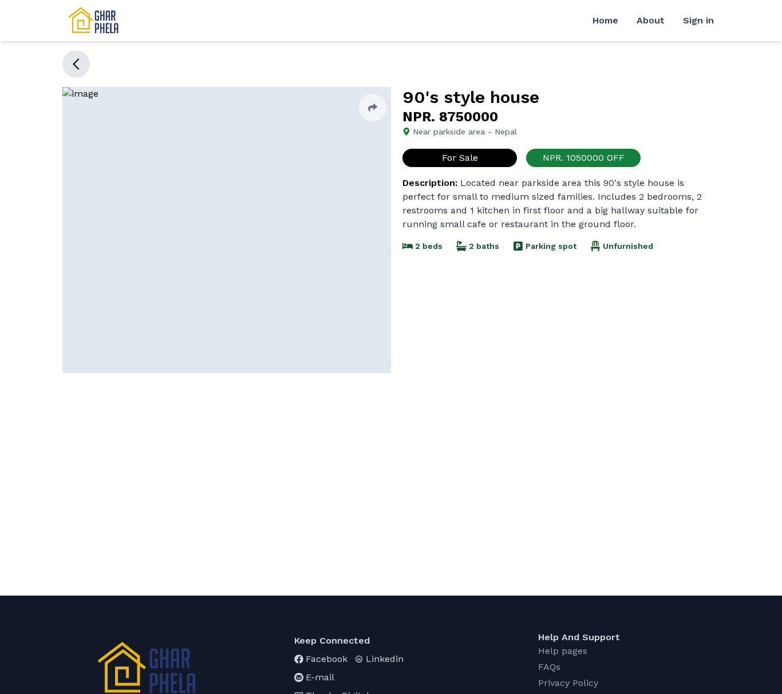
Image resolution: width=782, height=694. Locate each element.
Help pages (562, 650)
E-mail (320, 677)
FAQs (549, 666)
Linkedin (385, 658)
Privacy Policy (568, 682)
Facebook (326, 658)
